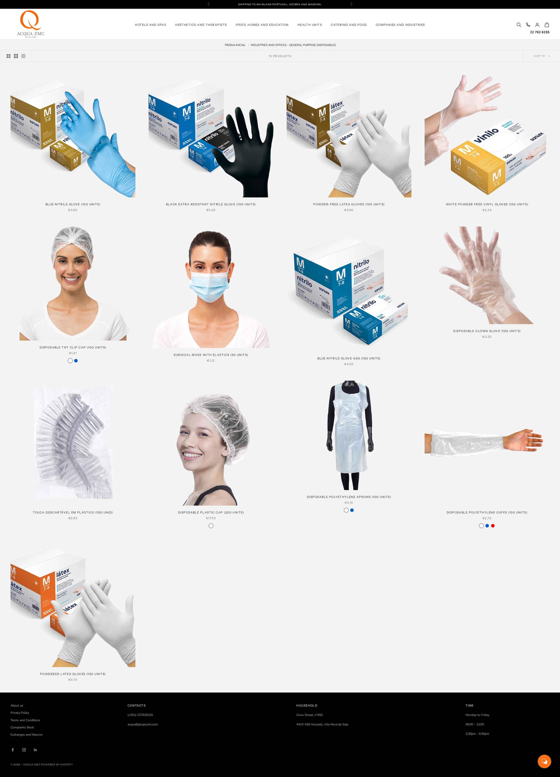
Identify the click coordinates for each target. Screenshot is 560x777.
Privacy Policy (19, 713)
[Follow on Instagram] (24, 750)
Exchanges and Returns (26, 735)
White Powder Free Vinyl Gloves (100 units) (487, 204)
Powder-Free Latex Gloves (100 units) (349, 204)
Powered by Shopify (57, 764)
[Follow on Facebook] (12, 750)
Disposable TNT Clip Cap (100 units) (73, 347)
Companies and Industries (400, 24)
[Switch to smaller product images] (16, 56)
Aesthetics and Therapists (201, 24)
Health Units (310, 24)
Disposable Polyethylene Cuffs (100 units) (487, 512)
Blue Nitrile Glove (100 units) (73, 204)
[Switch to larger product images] (8, 56)
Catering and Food (349, 24)
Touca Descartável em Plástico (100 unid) (73, 512)
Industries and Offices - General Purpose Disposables (293, 45)
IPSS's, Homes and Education (262, 24)
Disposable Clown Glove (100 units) (487, 331)
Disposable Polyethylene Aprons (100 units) (349, 497)
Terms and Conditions (25, 720)
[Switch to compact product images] (23, 56)
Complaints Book (22, 727)
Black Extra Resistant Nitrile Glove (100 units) (211, 204)
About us (16, 705)
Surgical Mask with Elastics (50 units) (211, 355)
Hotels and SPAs (150, 24)
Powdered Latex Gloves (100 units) (73, 674)
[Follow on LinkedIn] (35, 750)
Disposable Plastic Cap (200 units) (211, 512)
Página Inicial (235, 45)
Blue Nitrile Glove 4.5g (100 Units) (349, 358)
